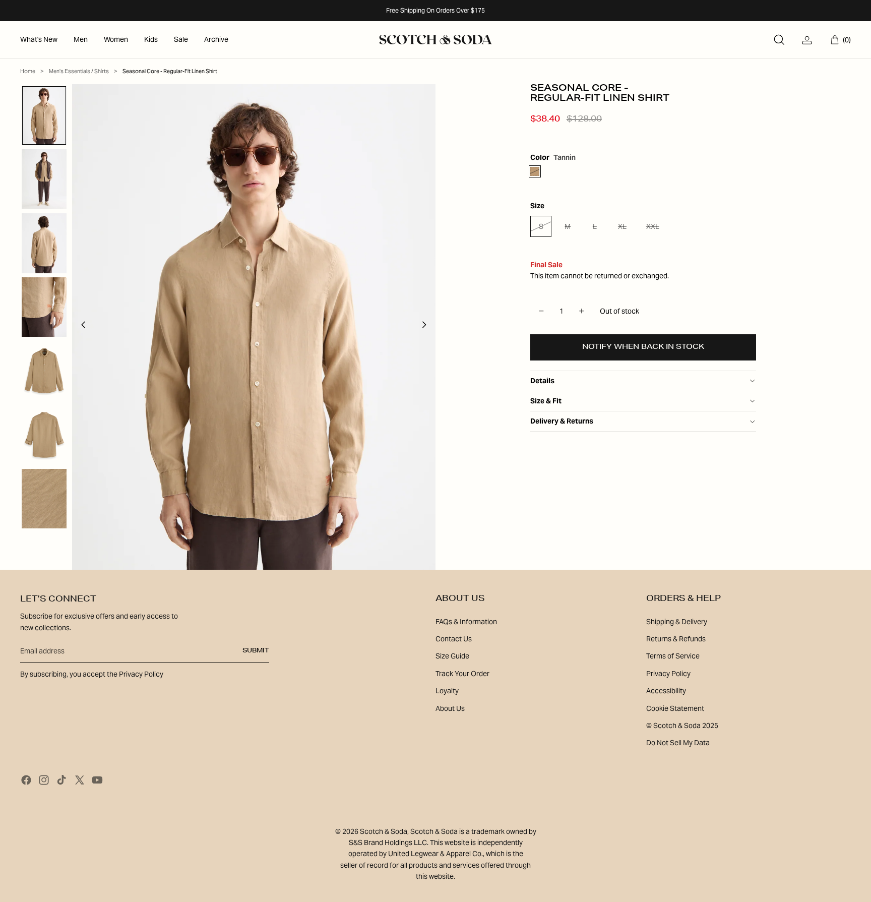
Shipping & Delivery (676, 621)
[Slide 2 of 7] (44, 179)
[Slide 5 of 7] (44, 371)
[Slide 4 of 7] (44, 307)
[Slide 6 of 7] (44, 435)
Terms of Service (673, 655)
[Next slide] (427, 327)
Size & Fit (546, 400)
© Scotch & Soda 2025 (682, 725)
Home (27, 71)
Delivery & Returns (561, 421)
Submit (255, 651)
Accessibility (666, 690)
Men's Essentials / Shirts (79, 71)
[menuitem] (38, 40)
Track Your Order (462, 673)
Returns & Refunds (676, 638)
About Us (450, 708)
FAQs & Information (466, 621)
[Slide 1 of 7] (44, 116)
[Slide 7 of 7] (44, 499)
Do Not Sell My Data (678, 742)
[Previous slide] (80, 327)
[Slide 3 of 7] (44, 243)
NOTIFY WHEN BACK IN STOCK (643, 347)
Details (542, 380)
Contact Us (454, 638)
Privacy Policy (668, 673)
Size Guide (452, 655)
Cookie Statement (675, 708)
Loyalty (447, 690)
